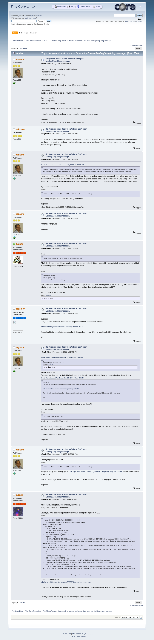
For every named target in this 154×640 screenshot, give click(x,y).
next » (141, 45)
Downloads (85, 6)
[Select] (48, 295)
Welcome (61, 6)
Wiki (98, 6)
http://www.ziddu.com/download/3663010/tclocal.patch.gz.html (66, 582)
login (32, 16)
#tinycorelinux (130, 21)
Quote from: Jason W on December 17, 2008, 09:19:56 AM (62, 378)
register (38, 16)
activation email (30, 18)
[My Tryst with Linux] (14, 83)
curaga (19, 495)
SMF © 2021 (76, 634)
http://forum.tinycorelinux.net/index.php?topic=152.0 (62, 327)
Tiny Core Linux (23, 6)
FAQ (72, 6)
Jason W (20, 308)
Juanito (19, 244)
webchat (139, 21)
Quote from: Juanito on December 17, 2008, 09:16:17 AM (62, 357)
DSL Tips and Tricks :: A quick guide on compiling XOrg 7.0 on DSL (96, 472)
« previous (134, 45)
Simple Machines (88, 634)
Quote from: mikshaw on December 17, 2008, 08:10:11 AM (62, 165)
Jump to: (118, 617)
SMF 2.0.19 (67, 634)
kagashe (20, 59)
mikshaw (20, 129)
